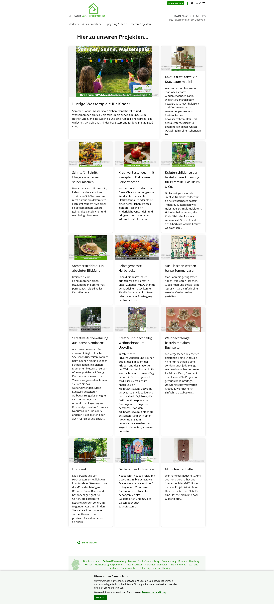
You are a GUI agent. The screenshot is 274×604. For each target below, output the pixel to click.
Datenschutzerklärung (154, 592)
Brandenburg (169, 561)
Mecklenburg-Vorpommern (109, 564)
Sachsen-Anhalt (129, 568)
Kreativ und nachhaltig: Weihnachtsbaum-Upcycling (136, 342)
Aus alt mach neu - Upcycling (99, 24)
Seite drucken (90, 542)
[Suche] (192, 3)
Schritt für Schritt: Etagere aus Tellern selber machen (86, 177)
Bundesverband (91, 561)
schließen (100, 597)
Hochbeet (79, 469)
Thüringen (167, 568)
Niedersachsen (134, 564)
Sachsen (113, 568)
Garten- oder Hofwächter (137, 469)
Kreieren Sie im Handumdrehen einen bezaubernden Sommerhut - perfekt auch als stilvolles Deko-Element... (89, 284)
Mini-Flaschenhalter (179, 469)
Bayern (132, 561)
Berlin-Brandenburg (148, 561)
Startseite (74, 24)
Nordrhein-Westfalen (156, 564)
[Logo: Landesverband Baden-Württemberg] (99, 10)
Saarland (193, 564)
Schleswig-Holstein (150, 568)
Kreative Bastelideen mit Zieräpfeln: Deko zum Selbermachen (136, 177)
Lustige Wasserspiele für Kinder (101, 104)
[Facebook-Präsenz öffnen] (187, 3)
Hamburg (194, 561)
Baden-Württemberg (114, 561)
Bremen (182, 561)
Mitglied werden (175, 3)
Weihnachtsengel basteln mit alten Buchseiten (177, 342)
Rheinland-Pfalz (178, 564)
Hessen (88, 564)
